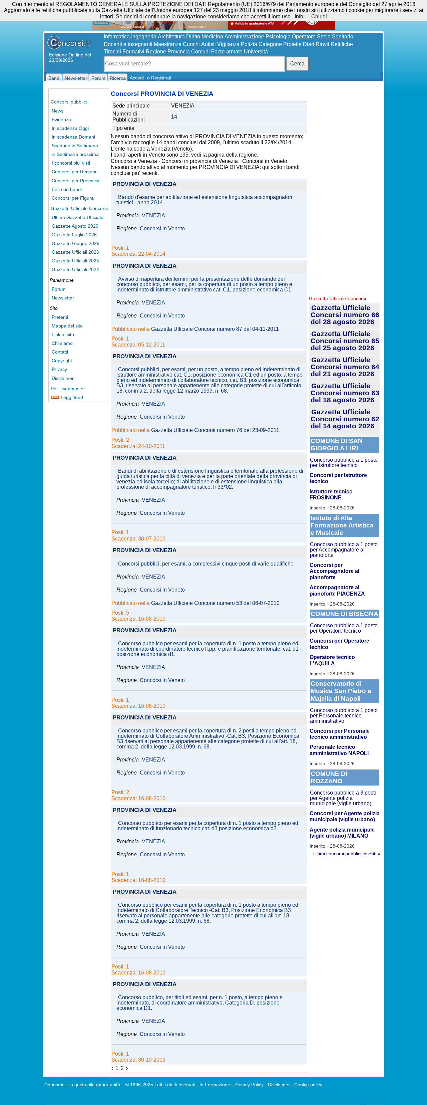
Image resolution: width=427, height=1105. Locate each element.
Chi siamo (62, 343)
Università (256, 51)
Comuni (200, 51)
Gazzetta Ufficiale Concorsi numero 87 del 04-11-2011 (215, 329)
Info (299, 16)
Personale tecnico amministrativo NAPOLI (339, 750)
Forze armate (227, 51)
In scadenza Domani (73, 137)
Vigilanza (228, 44)
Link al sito (63, 334)
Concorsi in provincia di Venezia (199, 161)
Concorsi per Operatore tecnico (339, 644)
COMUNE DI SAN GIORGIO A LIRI (337, 444)
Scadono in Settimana (75, 145)
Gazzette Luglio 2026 (74, 234)
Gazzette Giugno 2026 (75, 243)
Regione (156, 51)
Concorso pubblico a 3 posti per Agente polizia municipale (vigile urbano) (343, 798)
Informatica (117, 36)
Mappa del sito (67, 325)
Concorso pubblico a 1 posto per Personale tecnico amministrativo (344, 715)
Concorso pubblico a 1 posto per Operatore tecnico (344, 628)
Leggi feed (71, 397)
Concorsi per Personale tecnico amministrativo (340, 734)
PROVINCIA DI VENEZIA (144, 184)
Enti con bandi (67, 189)
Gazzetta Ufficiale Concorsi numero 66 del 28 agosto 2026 (345, 314)
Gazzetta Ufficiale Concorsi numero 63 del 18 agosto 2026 (345, 392)
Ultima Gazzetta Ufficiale (77, 217)
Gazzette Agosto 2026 (75, 226)
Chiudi (319, 16)
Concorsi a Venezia (134, 161)
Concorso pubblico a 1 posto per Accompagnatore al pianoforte (344, 549)
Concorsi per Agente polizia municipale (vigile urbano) (345, 816)
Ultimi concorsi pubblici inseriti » (346, 853)
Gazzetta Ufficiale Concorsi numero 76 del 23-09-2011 (215, 430)
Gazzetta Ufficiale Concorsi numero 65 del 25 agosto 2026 (345, 340)
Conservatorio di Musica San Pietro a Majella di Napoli (341, 691)
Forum (59, 289)
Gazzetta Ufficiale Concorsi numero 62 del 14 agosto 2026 (345, 418)
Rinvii (322, 44)
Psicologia (278, 36)
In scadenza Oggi (70, 128)
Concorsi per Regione (75, 171)
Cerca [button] (297, 63)
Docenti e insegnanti (128, 44)
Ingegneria (143, 36)
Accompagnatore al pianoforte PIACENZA (337, 590)
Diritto (193, 36)
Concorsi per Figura (73, 198)
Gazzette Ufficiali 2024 (75, 269)
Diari (308, 44)
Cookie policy (308, 1084)
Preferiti (60, 317)
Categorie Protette (280, 44)
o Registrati (159, 77)
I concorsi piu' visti (71, 163)
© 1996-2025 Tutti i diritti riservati (160, 1084)
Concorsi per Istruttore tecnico (338, 478)
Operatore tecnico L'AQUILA (332, 660)
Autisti (208, 44)
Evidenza (61, 119)
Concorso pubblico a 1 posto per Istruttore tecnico (344, 462)
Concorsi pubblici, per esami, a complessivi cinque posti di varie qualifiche (206, 564)
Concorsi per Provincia (75, 180)
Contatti (60, 352)
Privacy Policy (249, 1084)
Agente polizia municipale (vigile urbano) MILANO (342, 833)
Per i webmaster (68, 388)
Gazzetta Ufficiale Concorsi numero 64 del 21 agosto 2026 (345, 366)
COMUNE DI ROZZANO (329, 777)
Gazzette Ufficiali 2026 (75, 252)
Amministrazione (244, 36)
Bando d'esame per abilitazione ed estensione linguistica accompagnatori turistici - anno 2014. (204, 200)
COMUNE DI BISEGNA (344, 613)
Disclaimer (63, 378)
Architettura (171, 36)
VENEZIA (153, 215)
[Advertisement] (344, 190)
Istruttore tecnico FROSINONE (331, 494)
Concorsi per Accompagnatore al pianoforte (334, 571)
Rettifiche (342, 44)
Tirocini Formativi (124, 51)
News (57, 111)
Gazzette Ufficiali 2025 (75, 260)
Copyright (62, 360)
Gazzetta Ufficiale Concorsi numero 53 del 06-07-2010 (215, 603)
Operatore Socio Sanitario (322, 36)
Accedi (137, 77)
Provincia (178, 51)
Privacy (59, 369)
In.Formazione (214, 1084)
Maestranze (167, 44)
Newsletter (63, 297)
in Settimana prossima (75, 154)
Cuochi (191, 44)
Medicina (212, 36)
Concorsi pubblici (69, 101)
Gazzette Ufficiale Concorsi (79, 208)
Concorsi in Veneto (264, 161)
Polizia (249, 44)
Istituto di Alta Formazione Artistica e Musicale (342, 525)
